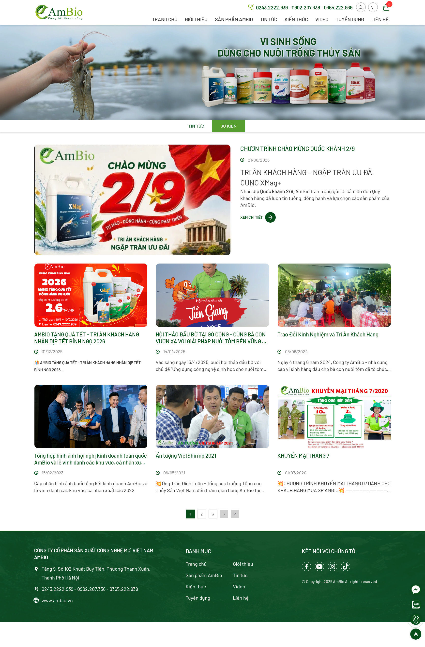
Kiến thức (296, 19)
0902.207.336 (306, 7)
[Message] (415, 589)
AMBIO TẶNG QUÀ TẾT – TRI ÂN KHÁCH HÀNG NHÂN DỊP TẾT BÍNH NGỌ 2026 (86, 337)
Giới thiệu (196, 19)
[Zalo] (415, 604)
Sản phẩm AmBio (234, 19)
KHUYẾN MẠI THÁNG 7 (303, 455)
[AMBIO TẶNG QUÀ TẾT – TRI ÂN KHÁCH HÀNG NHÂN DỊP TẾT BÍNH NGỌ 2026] (91, 295)
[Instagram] (332, 566)
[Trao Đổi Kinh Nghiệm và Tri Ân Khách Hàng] (334, 295)
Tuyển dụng (350, 19)
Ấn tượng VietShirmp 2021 (186, 455)
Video (321, 19)
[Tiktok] (345, 566)
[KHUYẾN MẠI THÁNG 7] (334, 416)
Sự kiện (228, 126)
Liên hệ (380, 19)
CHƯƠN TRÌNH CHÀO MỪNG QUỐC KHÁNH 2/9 (297, 148)
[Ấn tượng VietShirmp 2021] (212, 416)
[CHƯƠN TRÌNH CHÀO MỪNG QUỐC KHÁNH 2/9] (132, 200)
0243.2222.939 (272, 7)
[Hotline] (415, 619)
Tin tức (268, 19)
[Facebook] (306, 566)
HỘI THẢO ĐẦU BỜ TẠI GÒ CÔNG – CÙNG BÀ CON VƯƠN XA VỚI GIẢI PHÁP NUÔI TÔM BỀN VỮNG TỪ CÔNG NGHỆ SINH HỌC (212, 338)
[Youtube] (319, 566)
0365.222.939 (338, 7)
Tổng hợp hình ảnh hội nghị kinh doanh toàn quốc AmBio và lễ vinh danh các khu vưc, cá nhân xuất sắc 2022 (90, 459)
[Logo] (58, 12)
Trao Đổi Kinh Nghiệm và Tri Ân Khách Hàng (328, 334)
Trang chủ (165, 19)
